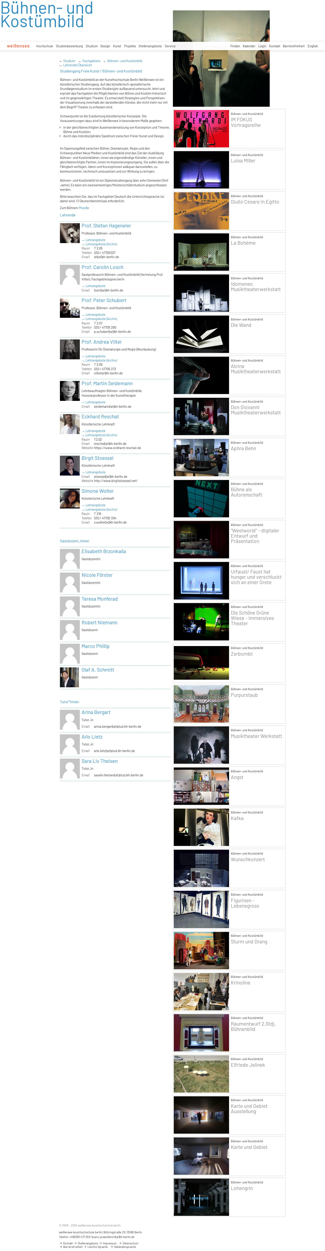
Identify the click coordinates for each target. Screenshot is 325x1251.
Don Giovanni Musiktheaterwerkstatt (256, 409)
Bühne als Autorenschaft (246, 492)
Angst (237, 777)
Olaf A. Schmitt (98, 669)
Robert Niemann (99, 622)
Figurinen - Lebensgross (245, 903)
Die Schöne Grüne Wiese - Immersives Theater (252, 618)
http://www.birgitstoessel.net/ (116, 481)
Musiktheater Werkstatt (256, 736)
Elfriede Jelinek (248, 1064)
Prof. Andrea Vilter (102, 342)
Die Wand (241, 325)
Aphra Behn (243, 448)
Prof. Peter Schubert (104, 300)
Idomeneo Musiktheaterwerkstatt (256, 286)
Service (170, 46)
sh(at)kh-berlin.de (106, 257)
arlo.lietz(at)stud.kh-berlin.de (114, 751)
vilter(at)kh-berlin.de (108, 373)
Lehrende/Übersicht (77, 65)
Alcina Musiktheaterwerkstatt (256, 368)
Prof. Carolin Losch (102, 267)
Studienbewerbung (69, 46)
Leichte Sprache (97, 1247)
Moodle (84, 208)
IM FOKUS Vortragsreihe (246, 122)
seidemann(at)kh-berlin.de (112, 406)
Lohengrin (242, 1188)
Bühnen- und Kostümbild (124, 61)
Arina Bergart (96, 712)
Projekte (130, 46)
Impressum (109, 1243)
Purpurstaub (244, 694)
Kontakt (274, 46)
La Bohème (243, 242)
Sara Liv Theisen (100, 761)
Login (262, 46)
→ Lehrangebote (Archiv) (99, 244)
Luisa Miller (243, 160)
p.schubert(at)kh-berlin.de (112, 331)
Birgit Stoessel (97, 458)
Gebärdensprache (124, 1247)
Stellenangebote (150, 46)
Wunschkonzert (248, 859)
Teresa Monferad (100, 599)
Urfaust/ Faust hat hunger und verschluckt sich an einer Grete (256, 577)
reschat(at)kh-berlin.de (110, 444)
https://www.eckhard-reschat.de (117, 448)
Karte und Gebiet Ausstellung (249, 1108)
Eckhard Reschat (100, 416)
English (313, 46)
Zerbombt (242, 653)
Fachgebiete (91, 61)
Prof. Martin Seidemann (107, 383)
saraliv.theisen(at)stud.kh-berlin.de (118, 775)
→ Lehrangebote (93, 240)
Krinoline (240, 982)
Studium (92, 46)
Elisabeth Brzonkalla (104, 551)
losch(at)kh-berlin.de (108, 290)
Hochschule (44, 46)
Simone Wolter (98, 491)
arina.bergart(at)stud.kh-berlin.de (117, 726)
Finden (235, 46)
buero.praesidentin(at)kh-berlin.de (113, 1237)
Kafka (237, 818)
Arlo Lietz (92, 736)
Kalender (249, 46)
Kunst (117, 46)
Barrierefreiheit (294, 46)
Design (105, 46)
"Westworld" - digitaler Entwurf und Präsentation (255, 536)
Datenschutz (130, 1243)
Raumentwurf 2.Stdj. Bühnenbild (253, 1026)
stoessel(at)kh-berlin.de (110, 476)
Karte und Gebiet (249, 1147)
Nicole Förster (97, 575)
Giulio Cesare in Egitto (255, 201)
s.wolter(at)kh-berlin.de (110, 522)
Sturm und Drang (249, 941)
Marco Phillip (96, 646)
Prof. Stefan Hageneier (106, 225)
